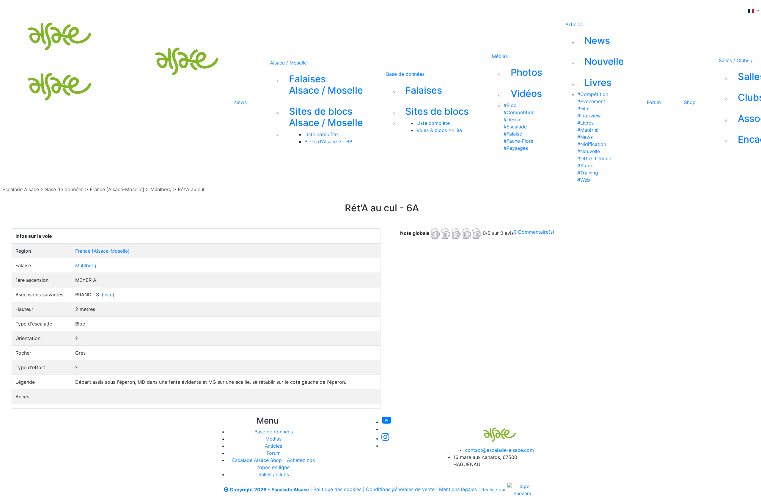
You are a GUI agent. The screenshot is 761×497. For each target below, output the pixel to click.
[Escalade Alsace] (493, 430)
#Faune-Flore (518, 141)
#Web (583, 180)
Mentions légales (458, 490)
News (240, 102)
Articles (574, 24)
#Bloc (510, 105)
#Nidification (591, 144)
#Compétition (519, 112)
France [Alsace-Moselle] (117, 189)
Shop (690, 102)
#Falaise (513, 134)
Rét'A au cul (191, 189)
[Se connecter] (376, 8)
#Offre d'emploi (595, 158)
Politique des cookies (337, 490)
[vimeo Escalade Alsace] (299, 8)
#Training (587, 173)
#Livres (585, 123)
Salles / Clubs (273, 474)
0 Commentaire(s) (534, 232)
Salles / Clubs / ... (738, 60)
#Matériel (587, 130)
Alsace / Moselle (288, 63)
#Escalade (515, 127)
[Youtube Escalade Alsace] (279, 8)
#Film (583, 108)
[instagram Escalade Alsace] (319, 8)
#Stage (585, 166)
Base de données (405, 74)
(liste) (108, 295)
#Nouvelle (588, 151)
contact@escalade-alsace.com (499, 450)
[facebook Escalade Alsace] (339, 8)
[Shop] (359, 8)
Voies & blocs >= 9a (439, 130)
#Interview (589, 116)
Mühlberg (161, 189)
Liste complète (321, 134)
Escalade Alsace (20, 189)
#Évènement (591, 101)
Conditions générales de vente (400, 490)
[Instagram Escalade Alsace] (385, 438)
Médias (500, 56)
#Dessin (512, 119)
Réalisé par (494, 490)
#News (585, 137)
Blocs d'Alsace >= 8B (328, 141)
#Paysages (516, 148)
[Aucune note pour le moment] (457, 233)
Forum (654, 102)
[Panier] (385, 8)
